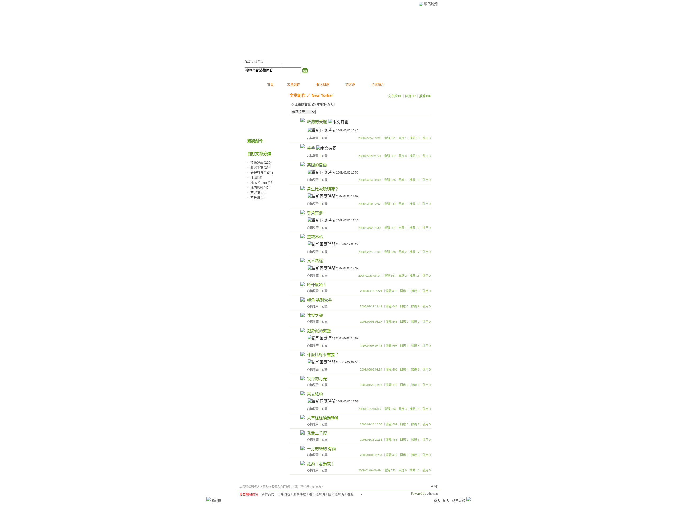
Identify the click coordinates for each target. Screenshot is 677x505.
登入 (437, 501)
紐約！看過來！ (321, 464)
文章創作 (293, 85)
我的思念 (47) (260, 188)
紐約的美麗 (317, 121)
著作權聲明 (317, 494)
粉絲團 (216, 501)
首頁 (270, 85)
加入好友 (251, 66)
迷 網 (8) (256, 178)
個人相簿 (322, 85)
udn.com (432, 493)
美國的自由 (317, 165)
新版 (322, 31)
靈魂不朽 (315, 237)
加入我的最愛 (293, 66)
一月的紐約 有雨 (321, 448)
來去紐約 (315, 394)
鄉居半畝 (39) (260, 168)
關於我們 (268, 494)
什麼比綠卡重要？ (323, 354)
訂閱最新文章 (316, 66)
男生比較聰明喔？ (323, 189)
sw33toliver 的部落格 (275, 31)
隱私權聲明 (336, 494)
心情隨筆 (313, 138)
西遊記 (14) (258, 193)
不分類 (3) (257, 198)
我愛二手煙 (317, 433)
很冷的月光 (317, 378)
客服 (350, 494)
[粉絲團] (208, 499)
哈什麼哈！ (317, 285)
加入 (446, 501)
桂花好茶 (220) (261, 163)
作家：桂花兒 (254, 62)
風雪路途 (315, 260)
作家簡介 (377, 85)
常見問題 (283, 494)
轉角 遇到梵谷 (319, 300)
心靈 (324, 138)
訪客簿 (350, 85)
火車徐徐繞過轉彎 (323, 418)
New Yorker (322, 95)
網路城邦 (431, 4)
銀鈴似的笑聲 (319, 331)
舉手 (311, 148)
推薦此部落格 (270, 66)
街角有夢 (315, 213)
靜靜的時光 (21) (261, 173)
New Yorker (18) (262, 183)
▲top (434, 486)
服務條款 (299, 494)
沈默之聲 (315, 315)
